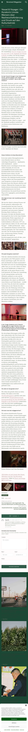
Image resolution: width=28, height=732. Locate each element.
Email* (16, 551)
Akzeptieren (14, 719)
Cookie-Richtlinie (7, 729)
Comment (3, 537)
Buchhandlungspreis (8, 395)
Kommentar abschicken (14, 566)
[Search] (26, 2)
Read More (5, 619)
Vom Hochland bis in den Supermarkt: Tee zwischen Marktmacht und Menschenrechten (13, 503)
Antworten (8, 526)
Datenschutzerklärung (15, 729)
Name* (2, 551)
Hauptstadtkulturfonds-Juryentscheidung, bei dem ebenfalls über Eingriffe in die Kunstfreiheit (13, 399)
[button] (26, 705)
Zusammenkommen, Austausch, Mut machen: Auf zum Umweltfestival (14, 508)
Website (3, 558)
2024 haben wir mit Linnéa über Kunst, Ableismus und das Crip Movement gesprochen (13, 476)
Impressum (22, 729)
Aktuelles (3, 6)
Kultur (6, 498)
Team (2, 25)
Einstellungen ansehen (14, 726)
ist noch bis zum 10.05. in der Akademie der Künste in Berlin (14, 53)
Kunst (9, 498)
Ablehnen (14, 723)
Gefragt (5, 495)
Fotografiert (4, 608)
